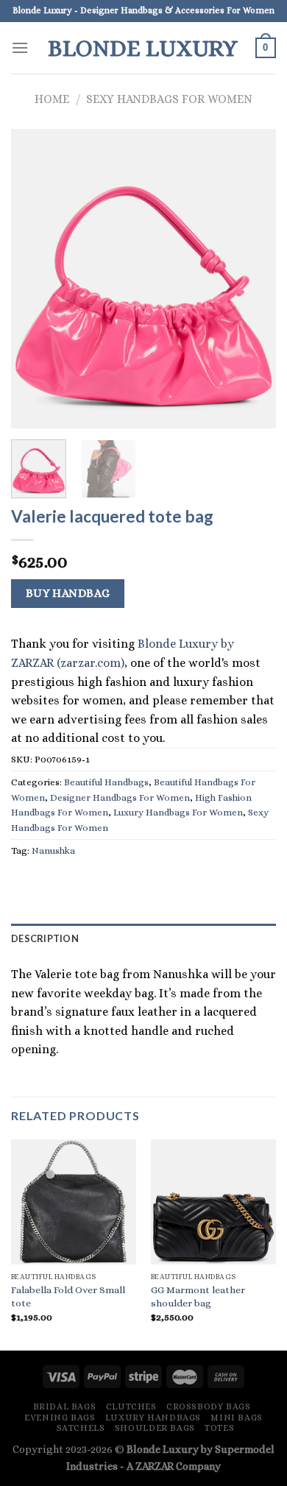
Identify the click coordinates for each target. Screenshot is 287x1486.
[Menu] (20, 47)
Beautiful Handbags (106, 782)
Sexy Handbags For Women (169, 99)
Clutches (131, 1406)
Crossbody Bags (208, 1406)
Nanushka (53, 850)
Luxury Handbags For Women (178, 812)
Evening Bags (59, 1417)
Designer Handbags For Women (120, 797)
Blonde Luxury (143, 48)
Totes (219, 1428)
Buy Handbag (68, 593)
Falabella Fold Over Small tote (68, 1296)
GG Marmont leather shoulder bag (198, 1296)
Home (52, 99)
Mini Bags (236, 1417)
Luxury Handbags (153, 1417)
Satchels (81, 1428)
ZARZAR (154, 1466)
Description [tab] (45, 938)
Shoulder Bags (155, 1428)
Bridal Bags (64, 1406)
